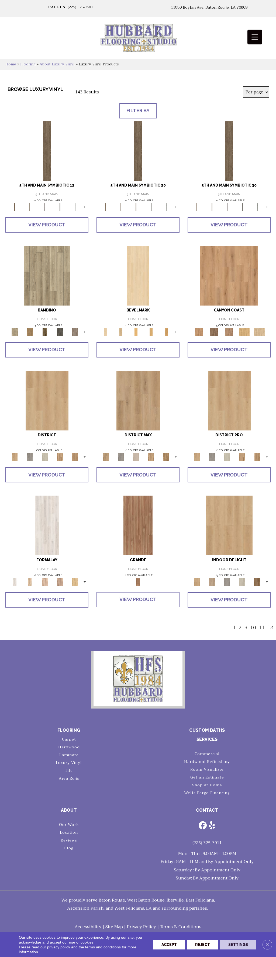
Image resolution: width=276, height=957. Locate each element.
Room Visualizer (207, 769)
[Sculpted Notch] (166, 331)
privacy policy (58, 947)
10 (253, 628)
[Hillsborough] (121, 456)
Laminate (69, 755)
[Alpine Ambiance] (214, 331)
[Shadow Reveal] (121, 331)
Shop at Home (207, 785)
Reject (202, 944)
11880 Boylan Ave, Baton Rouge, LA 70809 (209, 7)
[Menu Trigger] (254, 37)
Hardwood (69, 747)
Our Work (69, 824)
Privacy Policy (141, 927)
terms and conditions (103, 947)
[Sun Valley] (242, 456)
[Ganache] (45, 331)
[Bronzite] (45, 207)
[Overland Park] (151, 456)
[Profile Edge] (151, 331)
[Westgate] (257, 456)
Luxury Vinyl (69, 762)
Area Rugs (69, 778)
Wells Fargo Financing (207, 793)
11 (262, 628)
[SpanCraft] (30, 582)
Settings (238, 944)
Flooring (28, 64)
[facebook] (203, 825)
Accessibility (88, 927)
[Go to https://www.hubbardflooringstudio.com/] (138, 678)
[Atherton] (138, 400)
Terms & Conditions (180, 927)
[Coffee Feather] (75, 331)
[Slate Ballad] (227, 582)
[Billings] (47, 400)
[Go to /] (138, 39)
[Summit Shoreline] (244, 331)
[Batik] (47, 150)
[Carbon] (60, 207)
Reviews (69, 840)
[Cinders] (75, 207)
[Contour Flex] (75, 582)
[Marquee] (229, 400)
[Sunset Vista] (229, 275)
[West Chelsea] (212, 456)
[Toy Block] (30, 331)
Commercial (207, 754)
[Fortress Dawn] (257, 582)
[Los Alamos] (30, 456)
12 (270, 628)
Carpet (69, 739)
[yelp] (212, 825)
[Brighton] (60, 456)
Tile (69, 770)
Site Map (114, 927)
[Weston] (136, 456)
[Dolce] (47, 275)
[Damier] (60, 331)
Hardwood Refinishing (207, 761)
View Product (46, 224)
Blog (69, 848)
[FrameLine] (60, 582)
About (69, 810)
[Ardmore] (75, 456)
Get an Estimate (207, 777)
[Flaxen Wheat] (138, 525)
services (207, 739)
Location (69, 832)
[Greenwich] (166, 456)
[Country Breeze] (229, 525)
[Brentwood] (45, 456)
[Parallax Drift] (45, 582)
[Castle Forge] (212, 582)
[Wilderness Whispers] (259, 331)
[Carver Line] (138, 275)
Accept (169, 944)
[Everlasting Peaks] (229, 331)
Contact (207, 810)
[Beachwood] (30, 207)
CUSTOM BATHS (207, 730)
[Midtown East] (227, 456)
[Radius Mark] (47, 525)
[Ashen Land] (242, 582)
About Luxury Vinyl (57, 64)
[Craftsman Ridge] (136, 331)
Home (10, 64)
